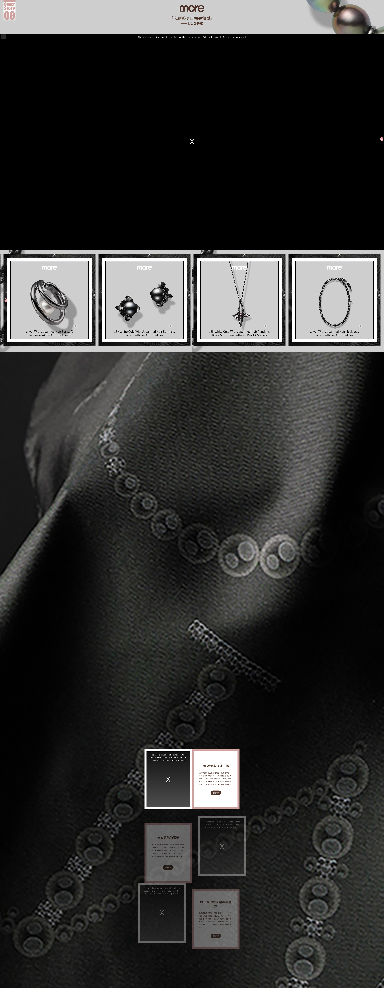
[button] (381, 139)
